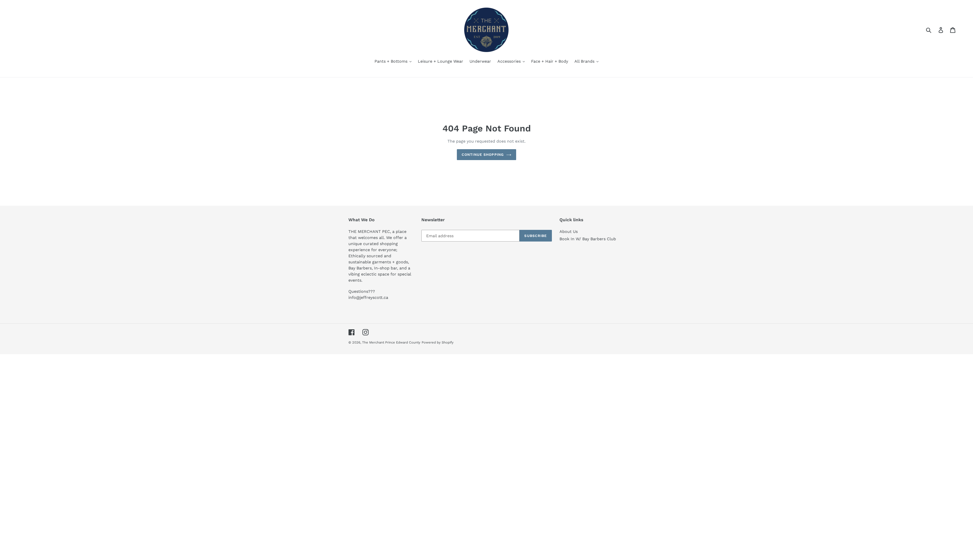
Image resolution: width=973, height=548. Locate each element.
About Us (568, 231)
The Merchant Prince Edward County (391, 342)
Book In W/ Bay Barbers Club (587, 238)
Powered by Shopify (438, 342)
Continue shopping (483, 154)
